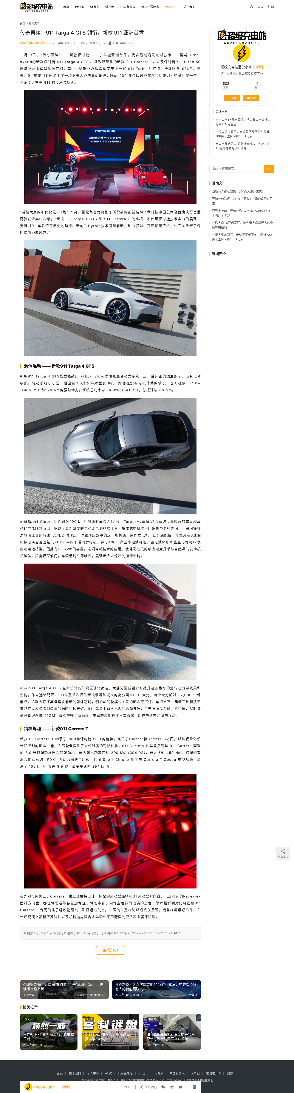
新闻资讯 (171, 7)
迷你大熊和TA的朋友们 (198, 1080)
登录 (260, 7)
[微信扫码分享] (163, 1087)
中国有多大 (127, 7)
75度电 (144, 1073)
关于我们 (189, 7)
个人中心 (93, 1073)
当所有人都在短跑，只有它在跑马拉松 (237, 191)
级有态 (94, 7)
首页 (66, 7)
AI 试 (89, 1019)
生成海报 (150, 1087)
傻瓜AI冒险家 (150, 7)
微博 (230, 1073)
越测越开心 (213, 1073)
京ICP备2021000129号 (136, 1080)
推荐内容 (153, 1019)
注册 (271, 7)
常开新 (109, 7)
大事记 (195, 1073)
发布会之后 (125, 1073)
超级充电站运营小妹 (33, 43)
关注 (234, 98)
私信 (253, 98)
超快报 (79, 7)
